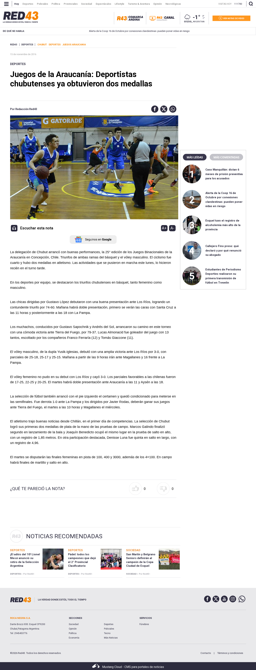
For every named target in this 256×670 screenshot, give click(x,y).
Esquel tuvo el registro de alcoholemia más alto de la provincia (222, 225)
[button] (153, 109)
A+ (164, 228)
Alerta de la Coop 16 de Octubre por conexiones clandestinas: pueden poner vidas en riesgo (122, 31)
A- (172, 228)
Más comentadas (226, 157)
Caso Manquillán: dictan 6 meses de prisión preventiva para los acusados (224, 174)
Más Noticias (111, 637)
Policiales (109, 628)
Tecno (107, 633)
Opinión (73, 628)
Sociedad (74, 624)
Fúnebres (144, 624)
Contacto (206, 653)
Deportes (18, 64)
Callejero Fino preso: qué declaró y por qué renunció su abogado (223, 250)
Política (72, 633)
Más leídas (195, 157)
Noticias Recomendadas (64, 536)
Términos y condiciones (230, 653)
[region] (213, 66)
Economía (74, 637)
